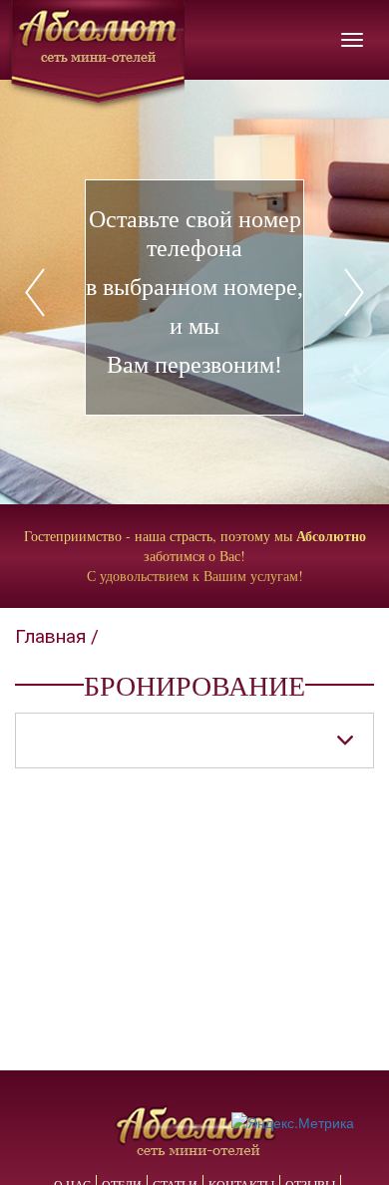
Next (267, 292)
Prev (122, 292)
